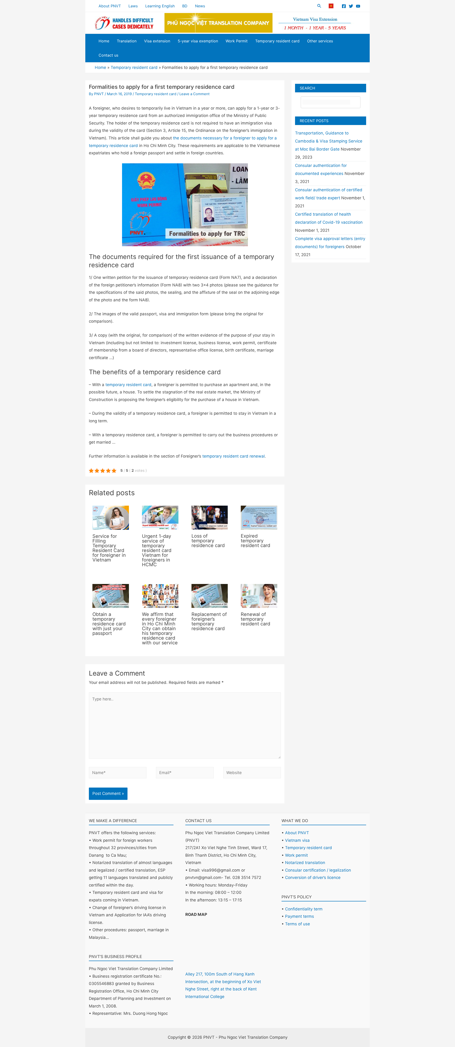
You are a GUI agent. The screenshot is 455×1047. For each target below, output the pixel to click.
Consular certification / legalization (318, 870)
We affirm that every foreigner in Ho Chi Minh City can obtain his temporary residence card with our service (160, 628)
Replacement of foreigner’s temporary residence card (209, 621)
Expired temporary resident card (255, 540)
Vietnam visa (297, 840)
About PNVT (297, 832)
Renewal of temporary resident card (255, 619)
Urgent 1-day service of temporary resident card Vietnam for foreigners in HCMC (156, 550)
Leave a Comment (194, 94)
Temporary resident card (155, 94)
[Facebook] (344, 6)
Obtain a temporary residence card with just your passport (109, 623)
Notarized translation (305, 862)
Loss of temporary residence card (208, 540)
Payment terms (299, 916)
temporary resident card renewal (233, 456)
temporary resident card (128, 384)
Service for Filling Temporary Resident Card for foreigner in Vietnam (109, 548)
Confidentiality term (304, 909)
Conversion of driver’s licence (313, 877)
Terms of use (297, 924)
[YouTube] (358, 6)
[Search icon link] (319, 6)
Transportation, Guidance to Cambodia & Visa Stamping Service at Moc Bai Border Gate (328, 141)
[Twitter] (351, 6)
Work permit (296, 855)
